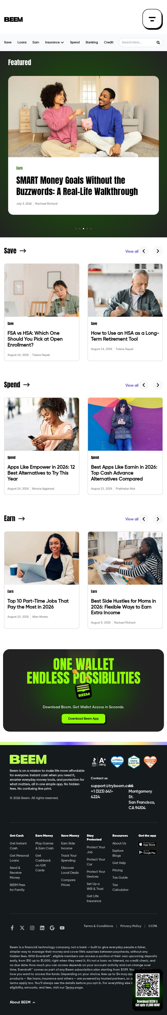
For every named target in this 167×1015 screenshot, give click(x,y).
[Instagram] (32, 927)
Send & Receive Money (16, 872)
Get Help (119, 863)
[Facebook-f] (12, 927)
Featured (19, 62)
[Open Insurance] (62, 42)
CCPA (152, 926)
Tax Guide (120, 877)
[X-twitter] (22, 927)
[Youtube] (62, 927)
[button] (76, 228)
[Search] (158, 42)
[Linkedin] (42, 927)
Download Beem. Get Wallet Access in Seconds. (83, 707)
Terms (69, 987)
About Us (119, 843)
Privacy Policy (130, 926)
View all (131, 251)
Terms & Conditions (98, 926)
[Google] (52, 927)
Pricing (117, 870)
